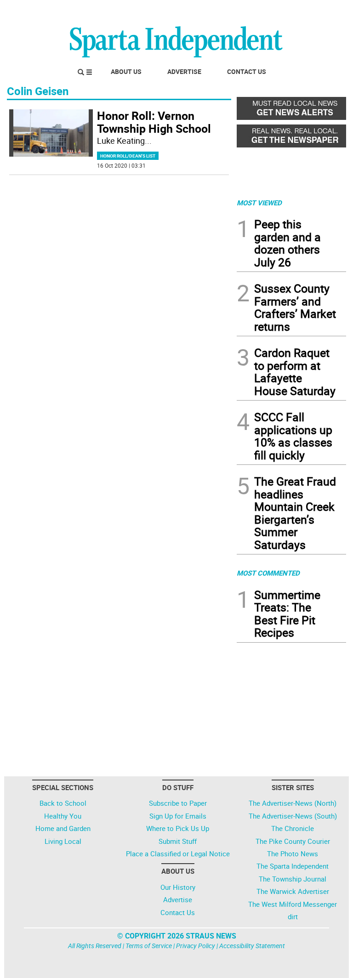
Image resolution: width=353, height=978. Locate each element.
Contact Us (246, 71)
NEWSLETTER (272, 10)
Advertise (184, 71)
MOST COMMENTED (268, 572)
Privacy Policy (195, 945)
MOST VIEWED (259, 202)
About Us (126, 71)
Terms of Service (148, 945)
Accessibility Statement (252, 945)
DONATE (323, 10)
